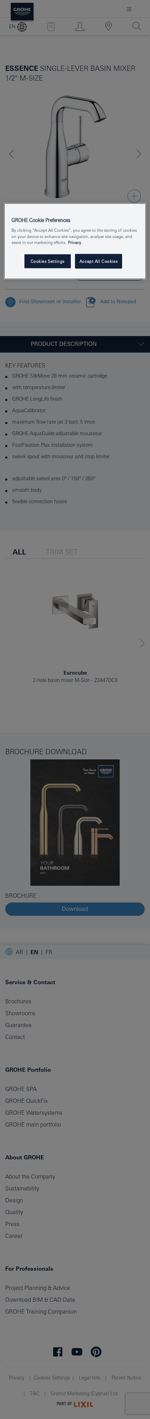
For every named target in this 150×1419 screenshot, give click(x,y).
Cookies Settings (48, 261)
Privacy (74, 242)
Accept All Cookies (99, 261)
